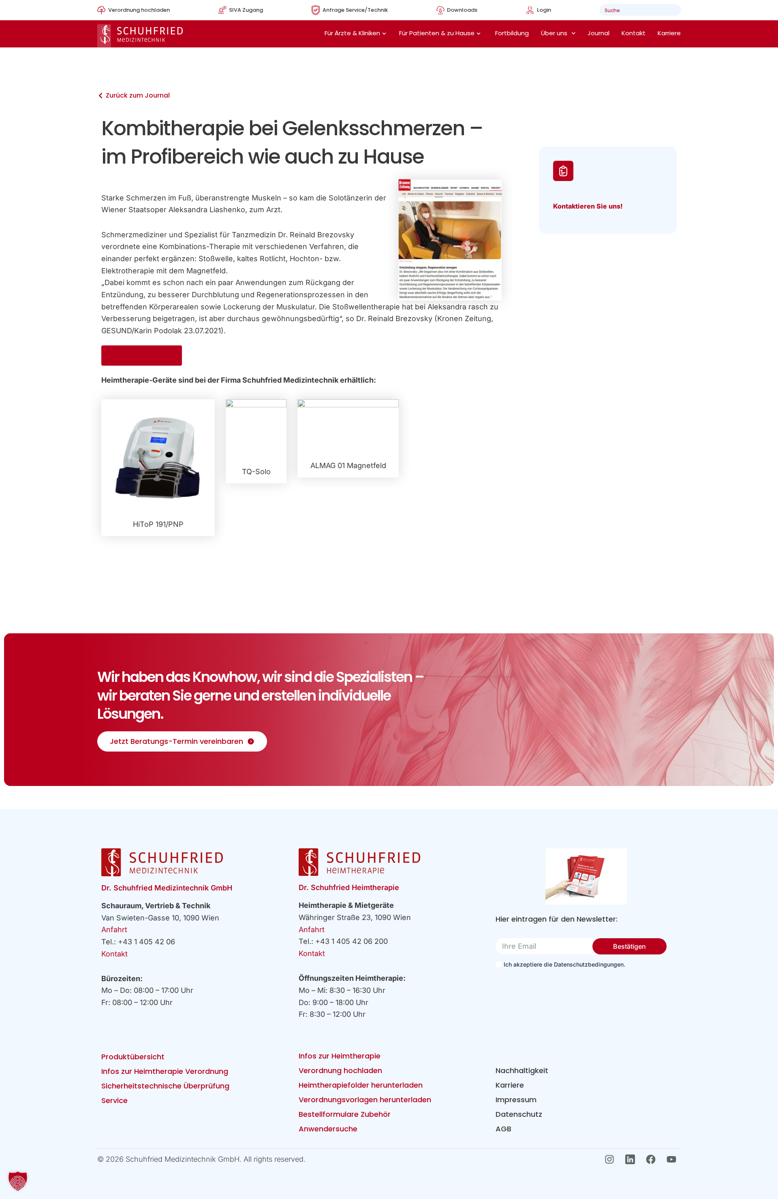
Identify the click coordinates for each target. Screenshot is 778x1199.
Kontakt (633, 33)
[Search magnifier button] (672, 10)
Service (114, 1100)
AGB (503, 1129)
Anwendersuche (328, 1129)
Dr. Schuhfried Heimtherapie (349, 887)
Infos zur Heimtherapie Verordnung (164, 1071)
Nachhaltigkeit (522, 1070)
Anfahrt (114, 929)
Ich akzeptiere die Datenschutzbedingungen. (564, 964)
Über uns (554, 33)
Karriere (669, 33)
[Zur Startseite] (140, 35)
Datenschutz (519, 1114)
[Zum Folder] (586, 876)
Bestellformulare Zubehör (345, 1114)
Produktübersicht (133, 1057)
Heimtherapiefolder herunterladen (361, 1085)
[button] (18, 1181)
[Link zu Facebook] (653, 1159)
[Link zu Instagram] (612, 1159)
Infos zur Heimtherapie (339, 1056)
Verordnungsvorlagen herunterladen (365, 1100)
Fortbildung (512, 33)
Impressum (516, 1100)
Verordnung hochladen (340, 1070)
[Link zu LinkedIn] (632, 1159)
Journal (598, 33)
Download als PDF (141, 355)
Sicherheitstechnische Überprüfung (165, 1086)
